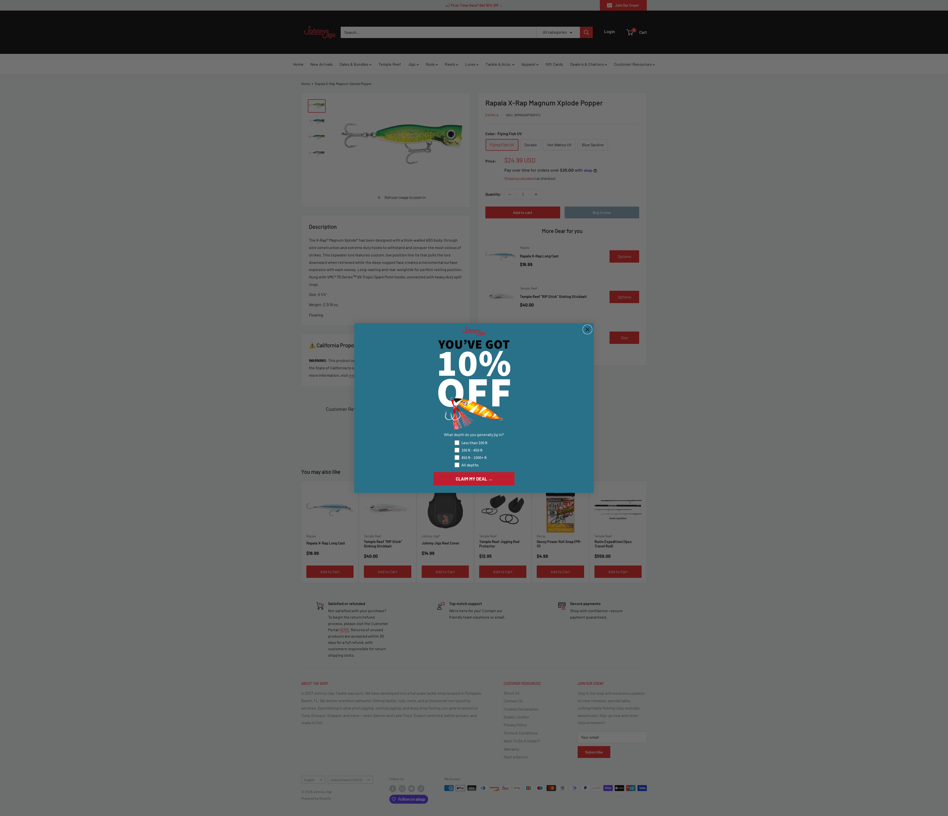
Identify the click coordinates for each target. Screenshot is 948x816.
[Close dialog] (587, 329)
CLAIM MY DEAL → (474, 478)
